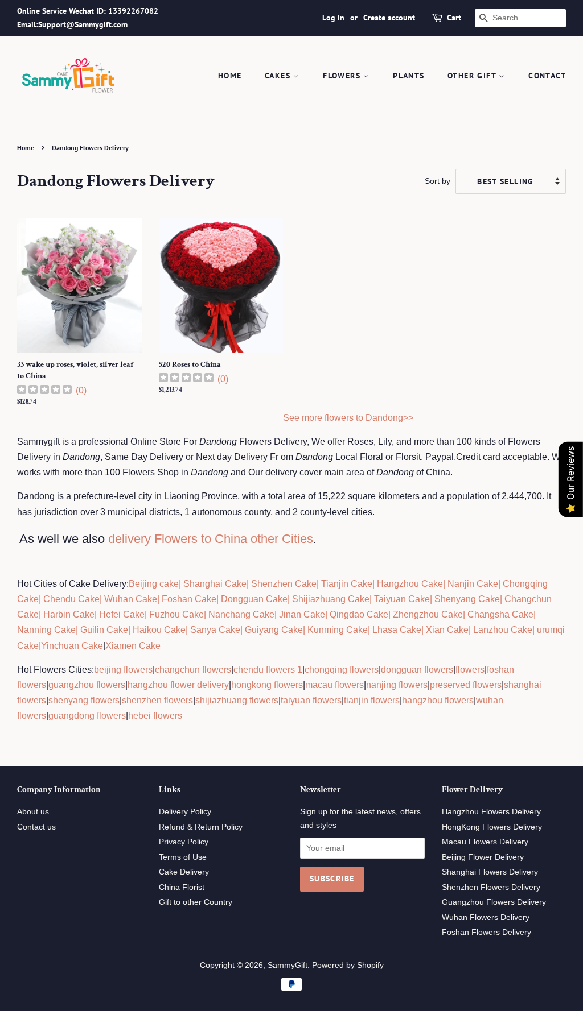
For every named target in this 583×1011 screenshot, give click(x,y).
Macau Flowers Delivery (485, 842)
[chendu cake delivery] (42, 599)
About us (33, 811)
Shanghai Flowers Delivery (490, 872)
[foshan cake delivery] (160, 599)
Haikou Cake (159, 630)
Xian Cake (447, 630)
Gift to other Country (195, 902)
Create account (389, 18)
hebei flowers (155, 715)
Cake (28, 645)
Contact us (36, 827)
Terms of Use (183, 857)
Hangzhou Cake (409, 584)
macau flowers (334, 685)
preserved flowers (466, 685)
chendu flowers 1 (267, 669)
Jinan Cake (302, 614)
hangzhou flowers (438, 700)
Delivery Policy (185, 811)
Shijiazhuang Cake (329, 599)
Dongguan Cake (254, 599)
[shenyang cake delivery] (433, 599)
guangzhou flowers (86, 685)
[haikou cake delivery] (131, 630)
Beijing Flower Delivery (483, 857)
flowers (470, 669)
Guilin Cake (103, 630)
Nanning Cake (46, 630)
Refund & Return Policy (201, 827)
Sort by (437, 180)
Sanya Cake (215, 630)
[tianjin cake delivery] (320, 584)
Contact (547, 76)
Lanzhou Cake (502, 630)
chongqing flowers (342, 669)
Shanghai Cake (214, 584)
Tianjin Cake (346, 584)
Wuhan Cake (130, 599)
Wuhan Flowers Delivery (485, 917)
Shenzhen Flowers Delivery (491, 887)
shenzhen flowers (157, 700)
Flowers (343, 76)
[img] (44, 391)
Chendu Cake (71, 599)
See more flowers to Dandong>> (348, 417)
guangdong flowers (87, 715)
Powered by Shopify (348, 965)
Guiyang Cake (274, 630)
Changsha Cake (499, 614)
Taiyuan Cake (402, 599)
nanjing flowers (397, 685)
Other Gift (473, 76)
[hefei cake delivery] (98, 614)
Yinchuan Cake (72, 645)
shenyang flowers (84, 700)
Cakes (279, 76)
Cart (454, 18)
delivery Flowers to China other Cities (210, 539)
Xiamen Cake (133, 645)
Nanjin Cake (472, 584)
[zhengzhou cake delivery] (392, 614)
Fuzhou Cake (175, 614)
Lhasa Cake (396, 630)
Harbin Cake (68, 614)
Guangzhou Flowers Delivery (494, 902)
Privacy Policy (183, 842)
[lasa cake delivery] (371, 630)
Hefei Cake (122, 614)
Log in (333, 18)
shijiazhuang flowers (236, 700)
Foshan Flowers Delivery (486, 932)
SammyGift (287, 965)
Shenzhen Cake (284, 584)
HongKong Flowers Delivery (492, 827)
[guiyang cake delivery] (244, 630)
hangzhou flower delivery (178, 685)
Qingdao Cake (357, 614)
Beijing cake (154, 584)
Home (230, 76)
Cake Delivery (184, 872)
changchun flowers (193, 669)
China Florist (181, 887)
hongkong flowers (267, 685)
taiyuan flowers (311, 700)
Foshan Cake (189, 599)
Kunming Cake (336, 630)
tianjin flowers (372, 700)
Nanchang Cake (241, 614)
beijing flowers (123, 669)
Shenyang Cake (467, 599)
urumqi (550, 630)
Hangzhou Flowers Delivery (491, 811)
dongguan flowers (417, 669)
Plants (408, 76)
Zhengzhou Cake (428, 614)
